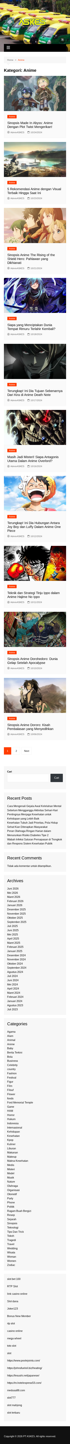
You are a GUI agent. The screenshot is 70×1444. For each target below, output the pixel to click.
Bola (10, 1056)
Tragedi (11, 1240)
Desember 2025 (16, 909)
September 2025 (16, 922)
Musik (10, 1177)
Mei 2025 (12, 934)
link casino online (17, 1293)
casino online (15, 1331)
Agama (11, 1031)
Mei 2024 (12, 984)
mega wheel (14, 1338)
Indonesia (13, 1123)
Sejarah (11, 1219)
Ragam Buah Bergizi (19, 1211)
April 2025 (13, 938)
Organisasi (13, 1190)
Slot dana (12, 1301)
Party (10, 1198)
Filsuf (10, 1090)
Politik (10, 1206)
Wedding (12, 1248)
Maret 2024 (13, 992)
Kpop (10, 1140)
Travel (10, 1244)
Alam (10, 1036)
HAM (10, 1110)
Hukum (11, 1119)
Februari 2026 (15, 901)
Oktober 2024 (15, 963)
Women (11, 1261)
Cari (9, 771)
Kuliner (11, 1144)
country (11, 1069)
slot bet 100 (14, 1279)
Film (9, 1086)
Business (12, 1060)
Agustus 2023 (15, 1005)
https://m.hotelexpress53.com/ (24, 1382)
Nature (11, 1181)
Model (10, 1173)
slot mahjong (14, 1405)
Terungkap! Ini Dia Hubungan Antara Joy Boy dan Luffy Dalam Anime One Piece (34, 527)
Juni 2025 (13, 930)
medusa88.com (16, 1390)
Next (26, 751)
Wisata (11, 1252)
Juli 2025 (12, 926)
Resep (11, 1215)
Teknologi (12, 1227)
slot (9, 1353)
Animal (11, 1040)
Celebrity (12, 1065)
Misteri (11, 1169)
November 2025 (16, 913)
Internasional (14, 1127)
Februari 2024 (15, 996)
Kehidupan (13, 1131)
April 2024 (13, 988)
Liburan (11, 1148)
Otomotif (12, 1194)
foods (10, 1098)
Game (10, 1106)
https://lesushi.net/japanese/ (23, 1375)
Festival (11, 1077)
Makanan (12, 1152)
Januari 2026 (14, 905)
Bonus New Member (19, 1316)
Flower (11, 1094)
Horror (10, 1115)
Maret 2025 (13, 942)
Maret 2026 (13, 897)
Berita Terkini (14, 1052)
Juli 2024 (12, 976)
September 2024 (16, 967)
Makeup (11, 1156)
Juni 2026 (13, 888)
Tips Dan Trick (15, 1231)
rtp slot (11, 1323)
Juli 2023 (12, 1009)
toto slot (11, 1345)
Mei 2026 (12, 892)
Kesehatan (13, 1136)
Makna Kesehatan (17, 1160)
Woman (11, 1256)
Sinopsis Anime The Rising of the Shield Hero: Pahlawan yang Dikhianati (31, 259)
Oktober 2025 (15, 917)
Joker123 (12, 1308)
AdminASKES (17, 132)
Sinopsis (12, 1223)
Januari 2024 (14, 1001)
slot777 (11, 1397)
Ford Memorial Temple (20, 1102)
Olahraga (12, 1186)
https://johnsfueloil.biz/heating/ (24, 1368)
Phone (11, 1202)
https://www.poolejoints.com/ (23, 1360)
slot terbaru (13, 1412)
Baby (10, 1048)
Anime (12, 116)
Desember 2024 (16, 955)
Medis (10, 1165)
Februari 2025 (15, 947)
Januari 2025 (14, 951)
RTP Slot (12, 1286)
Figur (10, 1081)
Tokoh (10, 1235)
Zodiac (11, 1265)
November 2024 (16, 959)
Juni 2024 (13, 980)
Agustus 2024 (15, 972)
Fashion (12, 1073)
